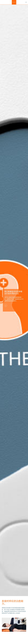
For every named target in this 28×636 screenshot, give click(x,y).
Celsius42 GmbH (14, 2)
